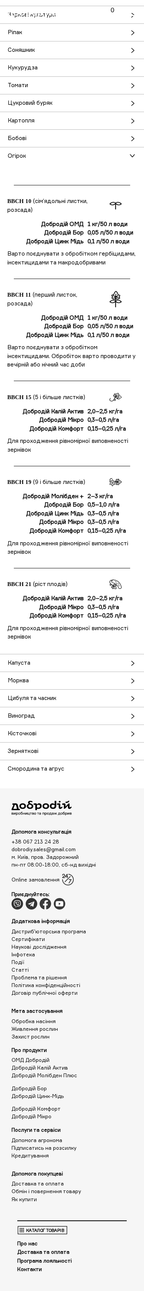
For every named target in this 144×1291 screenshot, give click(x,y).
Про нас (27, 1243)
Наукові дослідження (39, 947)
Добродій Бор (29, 1088)
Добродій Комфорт (36, 1109)
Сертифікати (28, 939)
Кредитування (30, 1155)
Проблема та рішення (39, 977)
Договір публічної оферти (45, 993)
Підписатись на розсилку (44, 1148)
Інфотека (23, 954)
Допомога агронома (37, 1140)
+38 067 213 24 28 (35, 842)
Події (18, 962)
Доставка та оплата (38, 1183)
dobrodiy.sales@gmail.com (44, 849)
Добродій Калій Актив (40, 1068)
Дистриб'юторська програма (49, 931)
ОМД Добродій (31, 1060)
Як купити (24, 1199)
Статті (20, 970)
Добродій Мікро (31, 1116)
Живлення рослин (35, 1029)
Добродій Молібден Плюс (44, 1075)
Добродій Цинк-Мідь (38, 1096)
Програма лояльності (44, 1261)
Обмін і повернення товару (46, 1191)
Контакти (29, 1269)
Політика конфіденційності (46, 985)
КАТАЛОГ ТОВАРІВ (45, 1230)
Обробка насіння (34, 1021)
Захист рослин (31, 1036)
